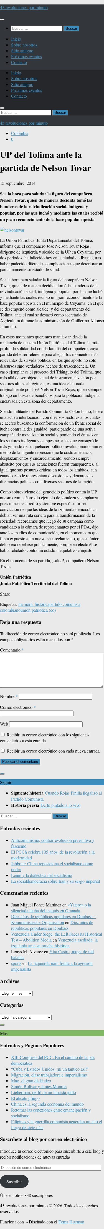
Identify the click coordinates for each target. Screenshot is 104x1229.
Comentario (12, 650)
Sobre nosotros (24, 45)
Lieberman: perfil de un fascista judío (43, 1092)
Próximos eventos (26, 56)
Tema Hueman (71, 1222)
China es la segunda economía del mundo (47, 1104)
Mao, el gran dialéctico (31, 1080)
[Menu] (2, 19)
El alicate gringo (25, 1098)
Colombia (19, 133)
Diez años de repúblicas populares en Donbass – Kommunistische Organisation (53, 919)
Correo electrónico (18, 707)
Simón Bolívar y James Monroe (39, 1086)
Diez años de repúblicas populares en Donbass (52, 925)
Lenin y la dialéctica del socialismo (41, 875)
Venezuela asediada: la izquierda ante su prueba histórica (54, 942)
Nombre (9, 696)
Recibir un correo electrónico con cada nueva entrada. (54, 751)
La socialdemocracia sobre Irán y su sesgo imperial (55, 881)
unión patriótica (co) (38, 610)
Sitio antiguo (22, 50)
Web (4, 724)
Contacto (19, 62)
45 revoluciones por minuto (24, 7)
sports (16, 963)
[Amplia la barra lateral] (2, 774)
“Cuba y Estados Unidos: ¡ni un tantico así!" (50, 1069)
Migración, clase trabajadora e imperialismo (49, 1075)
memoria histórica (33, 604)
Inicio (16, 39)
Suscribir (14, 1181)
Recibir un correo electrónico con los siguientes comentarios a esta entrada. (44, 737)
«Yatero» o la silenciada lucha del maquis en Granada (51, 907)
